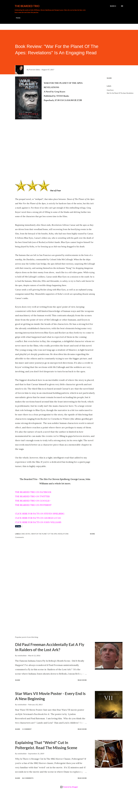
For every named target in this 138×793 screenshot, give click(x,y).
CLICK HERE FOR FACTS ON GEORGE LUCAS (38, 518)
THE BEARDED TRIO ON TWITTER (32, 496)
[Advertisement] (51, 609)
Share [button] (109, 78)
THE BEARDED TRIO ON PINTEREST (33, 505)
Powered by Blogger (70, 787)
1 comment (27, 729)
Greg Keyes (110, 90)
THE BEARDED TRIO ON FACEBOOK (33, 492)
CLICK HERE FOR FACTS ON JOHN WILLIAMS (38, 522)
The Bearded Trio (27, 6)
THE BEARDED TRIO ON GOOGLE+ (33, 500)
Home (18, 18)
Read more (82, 680)
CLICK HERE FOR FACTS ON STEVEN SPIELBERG (39, 513)
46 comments (27, 778)
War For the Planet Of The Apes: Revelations (120, 93)
